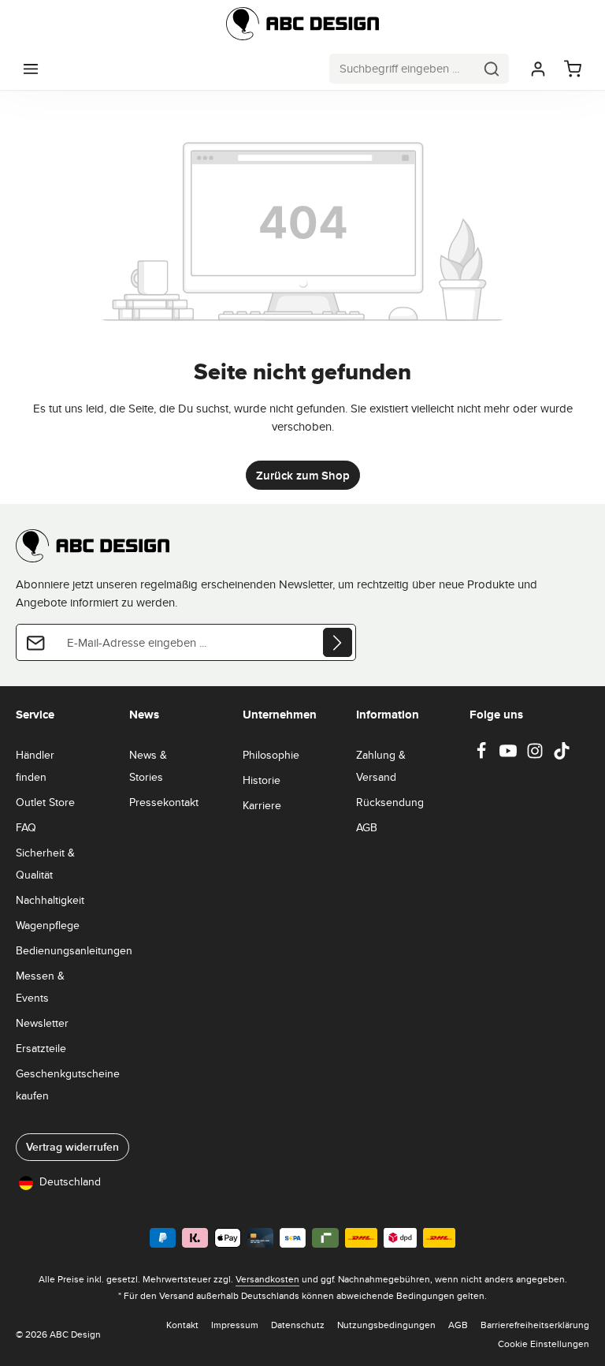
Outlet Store (45, 802)
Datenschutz (298, 1324)
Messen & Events (40, 987)
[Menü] (31, 69)
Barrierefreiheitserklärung (535, 1324)
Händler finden (35, 766)
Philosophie (271, 755)
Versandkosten (267, 1279)
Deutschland (70, 1181)
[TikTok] (561, 755)
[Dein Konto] (538, 69)
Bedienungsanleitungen (74, 950)
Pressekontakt (164, 802)
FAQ (26, 827)
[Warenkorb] (572, 69)
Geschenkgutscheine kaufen (68, 1084)
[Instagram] (536, 755)
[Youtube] (509, 755)
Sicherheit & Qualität (45, 864)
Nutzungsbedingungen (386, 1324)
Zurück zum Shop (303, 475)
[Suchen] (492, 68)
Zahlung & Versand (381, 766)
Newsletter (42, 1023)
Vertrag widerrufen (72, 1147)
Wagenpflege (48, 925)
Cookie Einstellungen (543, 1343)
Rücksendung (390, 802)
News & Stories (148, 766)
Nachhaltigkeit (50, 900)
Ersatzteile (41, 1048)
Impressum (234, 1324)
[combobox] (402, 68)
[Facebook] (483, 755)
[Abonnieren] (337, 642)
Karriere (262, 805)
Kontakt (182, 1324)
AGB (366, 827)
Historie (261, 780)
